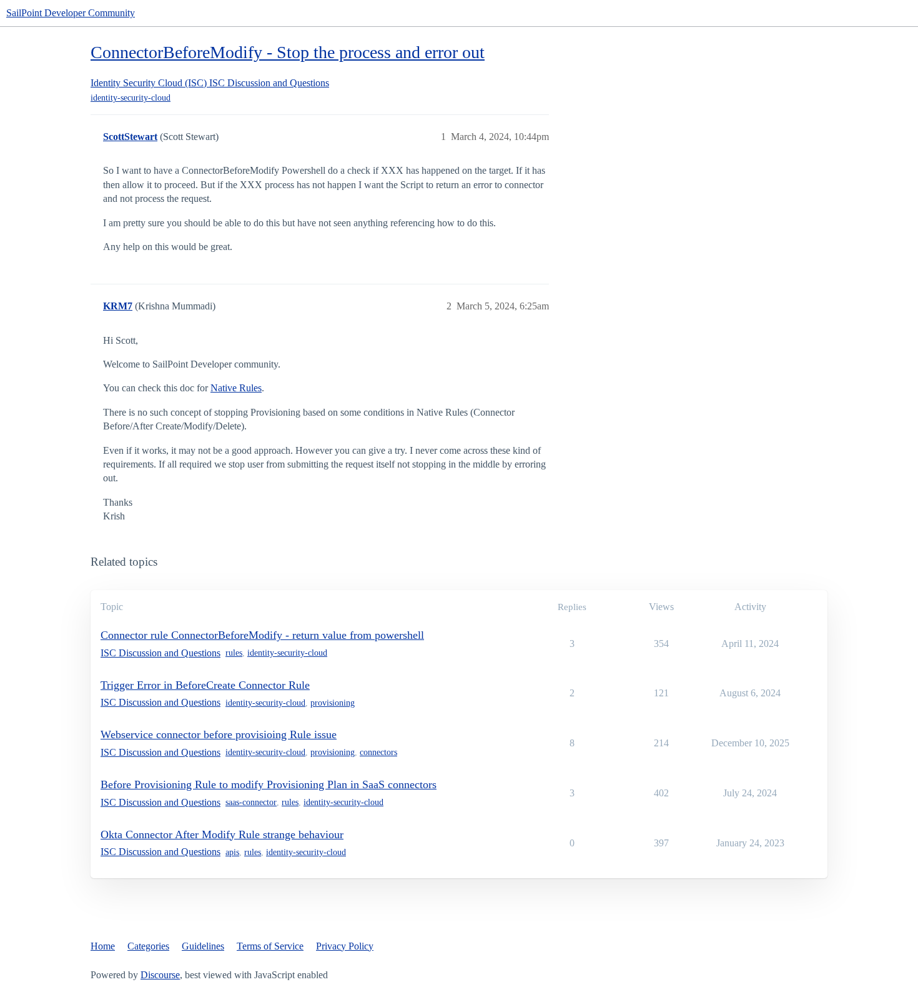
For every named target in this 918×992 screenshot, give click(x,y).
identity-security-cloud (130, 98)
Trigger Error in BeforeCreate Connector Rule (205, 685)
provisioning (332, 703)
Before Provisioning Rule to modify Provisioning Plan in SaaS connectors (269, 784)
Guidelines (203, 946)
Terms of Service (270, 946)
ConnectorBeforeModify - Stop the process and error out (288, 52)
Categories (148, 946)
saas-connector (251, 802)
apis (232, 852)
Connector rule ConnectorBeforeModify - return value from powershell (262, 635)
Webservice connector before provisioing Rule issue (219, 734)
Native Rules (236, 388)
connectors (378, 752)
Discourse (160, 974)
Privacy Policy (344, 946)
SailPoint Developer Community (70, 13)
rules (233, 653)
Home (103, 946)
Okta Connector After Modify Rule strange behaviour (222, 834)
